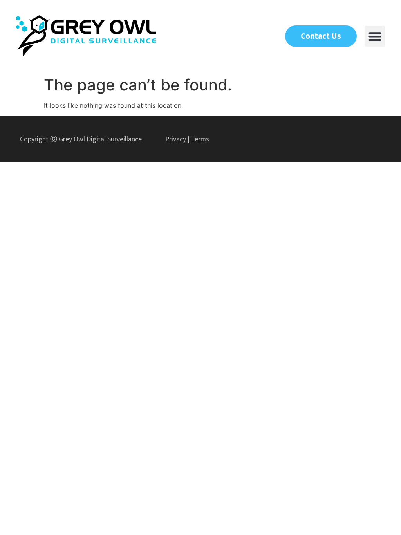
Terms (200, 139)
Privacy (175, 139)
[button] (375, 36)
